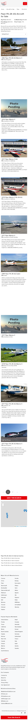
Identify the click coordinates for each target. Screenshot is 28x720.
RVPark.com (4, 694)
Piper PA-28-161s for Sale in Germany (10, 558)
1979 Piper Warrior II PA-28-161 (12, 197)
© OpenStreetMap (23, 526)
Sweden (17, 648)
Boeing (16, 580)
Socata (16, 578)
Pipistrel (17, 597)
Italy (16, 641)
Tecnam (3, 604)
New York (3, 638)
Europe (16, 629)
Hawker (3, 609)
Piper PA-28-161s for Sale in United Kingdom (12, 563)
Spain (16, 643)
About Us (3, 677)
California (3, 626)
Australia (17, 624)
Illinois (2, 629)
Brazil (16, 619)
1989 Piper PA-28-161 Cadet (11, 274)
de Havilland (18, 604)
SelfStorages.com (5, 698)
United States (4, 619)
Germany (17, 634)
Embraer (3, 607)
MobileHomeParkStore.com (8, 691)
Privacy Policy (4, 682)
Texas (2, 624)
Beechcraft (4, 585)
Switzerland (18, 636)
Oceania (17, 622)
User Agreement (5, 685)
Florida (3, 622)
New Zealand (18, 626)
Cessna (3, 578)
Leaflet (17, 526)
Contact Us (4, 675)
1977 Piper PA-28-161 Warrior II (12, 404)
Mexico (3, 648)
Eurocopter (18, 583)
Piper (2, 583)
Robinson (3, 592)
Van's (16, 588)
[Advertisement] (14, 473)
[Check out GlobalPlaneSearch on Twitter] (25, 713)
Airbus (16, 590)
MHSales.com (4, 701)
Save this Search (14, 717)
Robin (16, 600)
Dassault (3, 597)
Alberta (3, 646)
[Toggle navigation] (25, 3)
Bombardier (4, 588)
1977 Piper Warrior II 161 (10, 159)
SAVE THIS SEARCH (14, 498)
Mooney (3, 602)
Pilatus (16, 585)
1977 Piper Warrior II (8, 235)
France (16, 638)
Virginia (3, 634)
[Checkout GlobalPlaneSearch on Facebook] (21, 713)
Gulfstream (4, 595)
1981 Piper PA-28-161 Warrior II (12, 58)
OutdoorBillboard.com (6, 703)
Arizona (3, 636)
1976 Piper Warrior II (8, 119)
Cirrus (2, 580)
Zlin (16, 595)
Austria (16, 646)
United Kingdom (19, 631)
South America (5, 650)
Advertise (3, 680)
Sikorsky (17, 607)
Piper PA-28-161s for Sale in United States (11, 565)
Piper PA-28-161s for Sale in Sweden (10, 560)
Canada (3, 641)
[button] (7, 517)
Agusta (17, 592)
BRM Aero (17, 602)
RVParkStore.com (5, 696)
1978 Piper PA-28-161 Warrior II (12, 364)
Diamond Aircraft (5, 590)
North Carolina (4, 631)
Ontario (3, 643)
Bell (2, 600)
